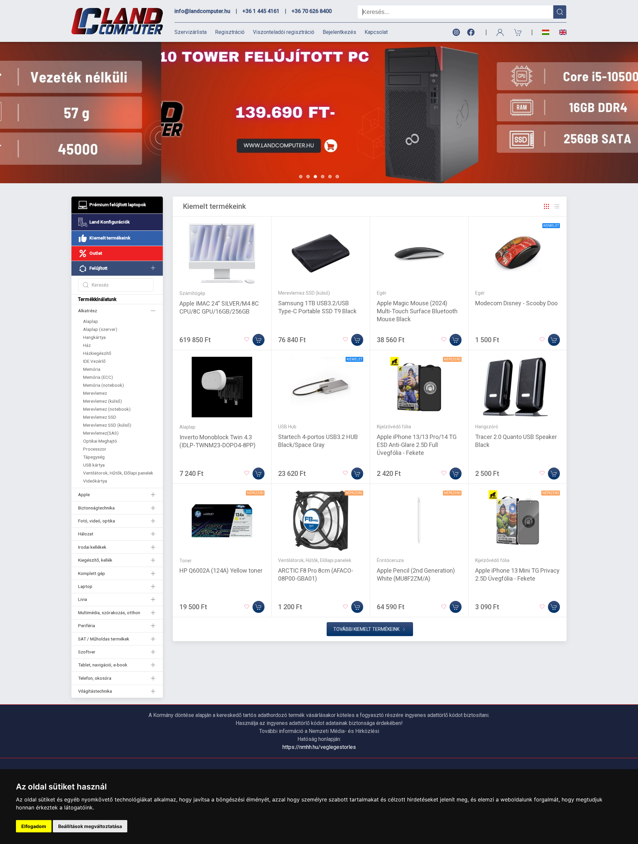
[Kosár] (518, 32)
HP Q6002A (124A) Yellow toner (221, 570)
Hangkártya (94, 337)
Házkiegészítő (97, 353)
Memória (91, 369)
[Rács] (546, 206)
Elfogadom (33, 826)
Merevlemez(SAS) (101, 433)
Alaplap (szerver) (100, 329)
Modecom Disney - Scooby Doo (516, 303)
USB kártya (94, 465)
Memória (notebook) (103, 385)
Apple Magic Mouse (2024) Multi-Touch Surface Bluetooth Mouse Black (417, 311)
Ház (87, 345)
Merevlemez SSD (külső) (107, 425)
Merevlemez (95, 393)
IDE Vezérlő (94, 361)
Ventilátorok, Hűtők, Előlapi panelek (118, 473)
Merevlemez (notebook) (107, 409)
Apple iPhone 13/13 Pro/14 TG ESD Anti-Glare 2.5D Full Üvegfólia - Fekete (417, 444)
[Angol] (560, 32)
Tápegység (94, 457)
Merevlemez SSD (99, 417)
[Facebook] (472, 32)
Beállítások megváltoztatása (90, 826)
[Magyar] (545, 32)
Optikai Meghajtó (100, 441)
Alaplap (90, 321)
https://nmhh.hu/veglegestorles (319, 747)
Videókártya (95, 481)
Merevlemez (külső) (102, 401)
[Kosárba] (259, 340)
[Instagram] (456, 32)
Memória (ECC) (98, 377)
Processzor (94, 449)
